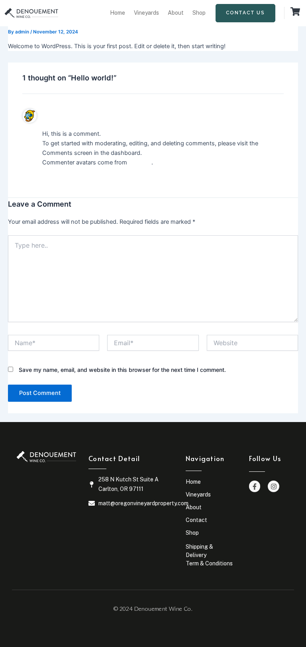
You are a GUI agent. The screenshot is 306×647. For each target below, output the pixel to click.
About (176, 13)
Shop (199, 13)
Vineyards (146, 13)
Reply (53, 178)
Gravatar (140, 162)
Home (117, 13)
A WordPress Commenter (77, 115)
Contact (196, 520)
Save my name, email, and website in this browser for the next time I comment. (122, 369)
